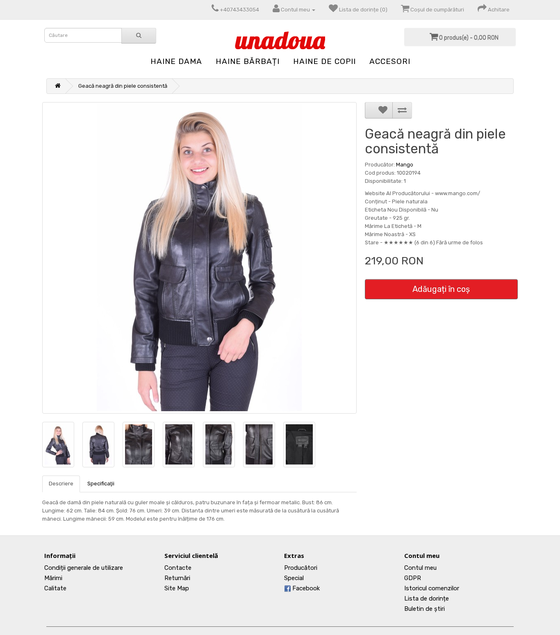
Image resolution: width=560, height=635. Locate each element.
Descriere (61, 483)
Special (294, 578)
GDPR (412, 578)
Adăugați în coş (441, 289)
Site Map (176, 588)
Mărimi (53, 578)
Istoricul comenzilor (431, 588)
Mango (404, 165)
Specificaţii (100, 483)
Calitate (55, 588)
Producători (300, 567)
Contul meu (420, 567)
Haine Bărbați (248, 61)
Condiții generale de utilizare (83, 567)
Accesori (389, 61)
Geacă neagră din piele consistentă (122, 86)
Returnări (177, 578)
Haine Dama (176, 61)
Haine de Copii (324, 61)
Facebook (305, 588)
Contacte (177, 567)
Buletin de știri (424, 608)
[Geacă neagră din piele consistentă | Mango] (199, 258)
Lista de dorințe (426, 598)
